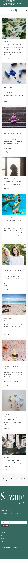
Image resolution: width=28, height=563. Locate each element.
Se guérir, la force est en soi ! (12, 181)
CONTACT (11, 1)
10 (3, 480)
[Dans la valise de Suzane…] (14, 304)
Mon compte (5, 538)
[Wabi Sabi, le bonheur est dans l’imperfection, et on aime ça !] (14, 444)
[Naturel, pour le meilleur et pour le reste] (14, 254)
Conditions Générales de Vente (12, 513)
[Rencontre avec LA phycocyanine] (14, 73)
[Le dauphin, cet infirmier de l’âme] (14, 204)
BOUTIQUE (19, 0)
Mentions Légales (7, 510)
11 (6, 480)
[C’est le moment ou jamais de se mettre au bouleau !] (14, 400)
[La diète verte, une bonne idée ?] (14, 28)
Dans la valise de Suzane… (12, 321)
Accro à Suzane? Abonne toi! (9, 520)
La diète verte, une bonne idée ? (13, 44)
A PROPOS (4, 529)
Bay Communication (19, 561)
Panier (3, 541)
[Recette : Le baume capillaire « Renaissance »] (14, 350)
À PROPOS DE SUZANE (9, 0)
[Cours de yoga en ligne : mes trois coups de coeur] (14, 117)
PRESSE (6, 1)
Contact (4, 507)
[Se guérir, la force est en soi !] (14, 166)
